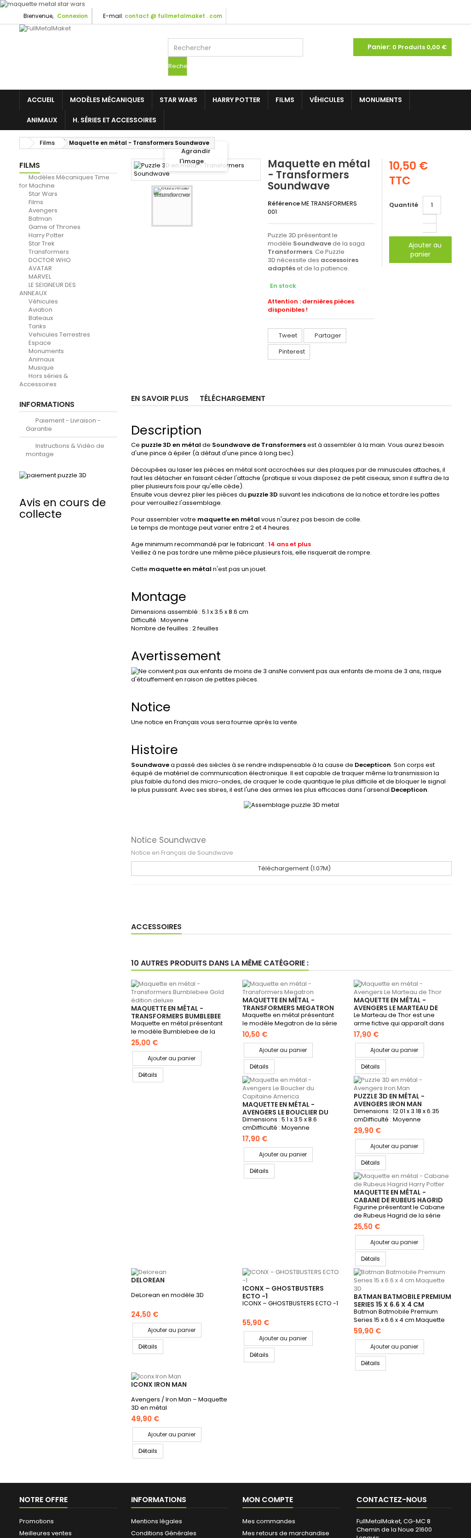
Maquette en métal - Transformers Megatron (288, 1003)
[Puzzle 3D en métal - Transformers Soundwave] (172, 206)
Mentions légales (156, 1521)
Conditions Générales (163, 1533)
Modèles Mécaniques (107, 99)
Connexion (72, 16)
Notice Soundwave (168, 840)
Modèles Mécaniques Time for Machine (64, 181)
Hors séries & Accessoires (43, 380)
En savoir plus (160, 398)
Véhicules (327, 99)
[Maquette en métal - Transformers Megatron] (291, 988)
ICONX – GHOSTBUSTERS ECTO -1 (283, 1292)
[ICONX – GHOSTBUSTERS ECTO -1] (291, 1276)
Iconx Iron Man (159, 1384)
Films (285, 99)
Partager (327, 335)
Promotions (36, 1521)
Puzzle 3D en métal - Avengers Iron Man (389, 1100)
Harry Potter (236, 99)
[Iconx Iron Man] (180, 1376)
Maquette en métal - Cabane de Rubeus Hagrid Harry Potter (398, 1200)
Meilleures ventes (45, 1533)
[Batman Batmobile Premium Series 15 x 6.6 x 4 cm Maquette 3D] (402, 1280)
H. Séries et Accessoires (114, 120)
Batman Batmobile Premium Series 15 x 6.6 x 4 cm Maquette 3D (402, 1304)
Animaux (42, 120)
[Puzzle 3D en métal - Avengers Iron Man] (402, 1084)
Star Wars (178, 99)
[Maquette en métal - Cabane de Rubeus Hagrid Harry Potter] (402, 1180)
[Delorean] (180, 1272)
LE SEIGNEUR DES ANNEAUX (47, 288)
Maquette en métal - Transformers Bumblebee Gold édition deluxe (176, 1016)
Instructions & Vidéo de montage (65, 449)
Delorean (148, 1280)
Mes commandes (268, 1521)
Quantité (403, 204)
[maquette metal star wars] (235, 4)
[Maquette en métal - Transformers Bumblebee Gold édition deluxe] (180, 992)
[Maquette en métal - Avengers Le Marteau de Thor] (402, 988)
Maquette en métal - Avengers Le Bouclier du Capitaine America (285, 1112)
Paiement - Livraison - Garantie (63, 424)
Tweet (287, 335)
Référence (284, 204)
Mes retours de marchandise (285, 1533)
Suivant (245, 207)
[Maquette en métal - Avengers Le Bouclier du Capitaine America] (291, 1088)
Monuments (380, 99)
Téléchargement (232, 398)
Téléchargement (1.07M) (294, 868)
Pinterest (291, 351)
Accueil (41, 99)
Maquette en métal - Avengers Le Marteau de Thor (396, 1007)
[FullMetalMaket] (86, 43)
